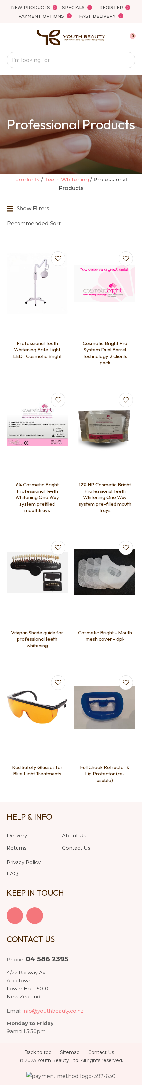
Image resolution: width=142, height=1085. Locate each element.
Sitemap (70, 1052)
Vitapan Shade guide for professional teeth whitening (37, 638)
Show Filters (33, 208)
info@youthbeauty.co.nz (53, 1011)
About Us (74, 835)
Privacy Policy (24, 862)
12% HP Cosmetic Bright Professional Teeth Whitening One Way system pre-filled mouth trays (105, 497)
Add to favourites (58, 258)
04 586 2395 (47, 959)
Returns (16, 848)
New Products (30, 7)
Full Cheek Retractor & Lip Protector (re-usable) (105, 773)
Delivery (17, 835)
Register (111, 7)
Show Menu (11, 37)
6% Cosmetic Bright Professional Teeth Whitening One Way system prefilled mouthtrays (37, 497)
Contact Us (76, 848)
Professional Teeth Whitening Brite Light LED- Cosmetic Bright (37, 349)
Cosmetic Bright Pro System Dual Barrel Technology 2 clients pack (105, 353)
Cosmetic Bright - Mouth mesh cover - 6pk (105, 635)
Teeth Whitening (66, 180)
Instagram (34, 915)
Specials (73, 7)
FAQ (12, 873)
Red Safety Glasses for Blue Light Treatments (37, 770)
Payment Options (41, 16)
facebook (15, 915)
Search (127, 60)
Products (27, 180)
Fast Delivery (97, 16)
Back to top (38, 1052)
